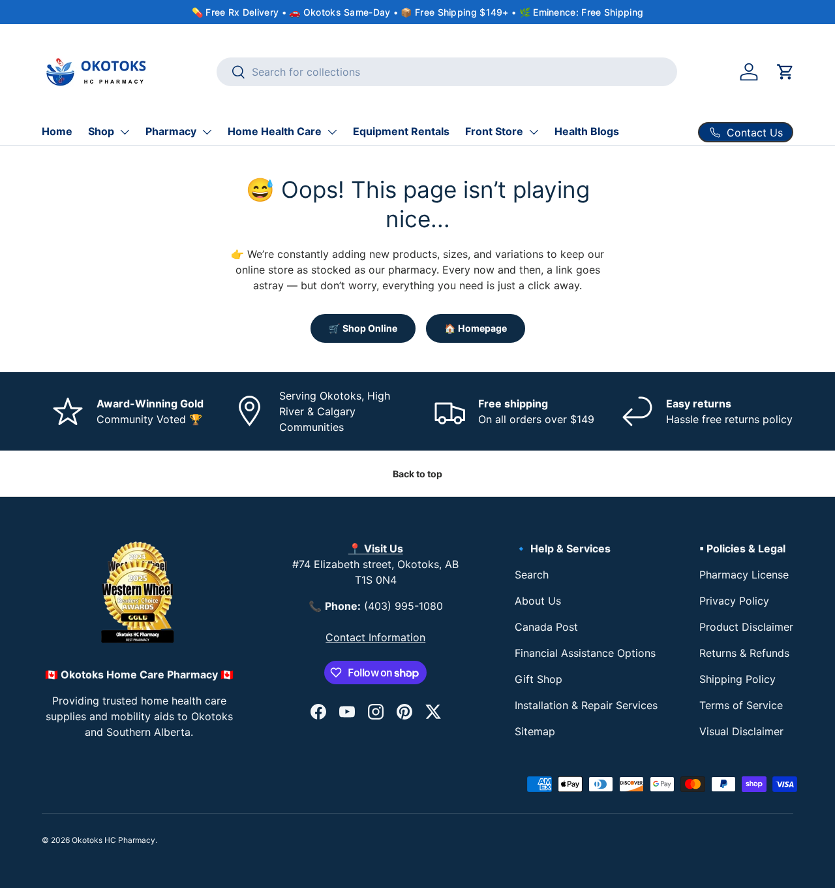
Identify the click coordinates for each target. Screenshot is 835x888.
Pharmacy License (744, 574)
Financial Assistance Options (585, 652)
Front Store (494, 131)
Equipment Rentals (401, 131)
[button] (785, 71)
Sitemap (535, 731)
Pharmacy (170, 131)
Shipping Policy (737, 679)
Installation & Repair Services (586, 705)
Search (532, 574)
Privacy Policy (734, 600)
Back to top (417, 473)
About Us (538, 600)
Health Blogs (586, 131)
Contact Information (375, 637)
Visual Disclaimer (741, 731)
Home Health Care (275, 131)
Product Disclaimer (746, 626)
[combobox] (447, 71)
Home (57, 131)
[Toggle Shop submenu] (124, 132)
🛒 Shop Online (363, 328)
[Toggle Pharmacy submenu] (207, 132)
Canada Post (546, 626)
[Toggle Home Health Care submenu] (332, 132)
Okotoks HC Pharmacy (113, 840)
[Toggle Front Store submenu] (533, 132)
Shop (101, 131)
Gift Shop (538, 679)
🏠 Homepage (475, 328)
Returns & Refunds (744, 652)
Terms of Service (741, 705)
